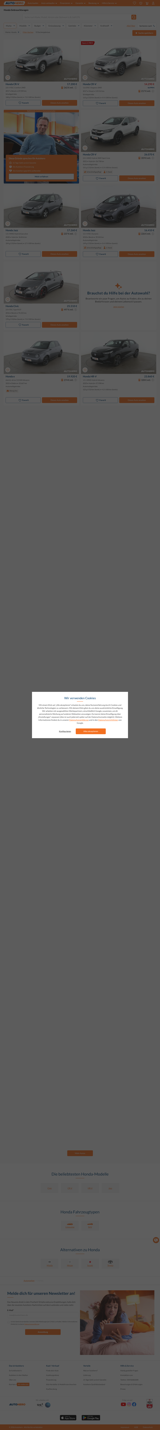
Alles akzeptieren (90, 731)
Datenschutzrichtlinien (108, 720)
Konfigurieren (65, 731)
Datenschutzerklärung (78, 720)
